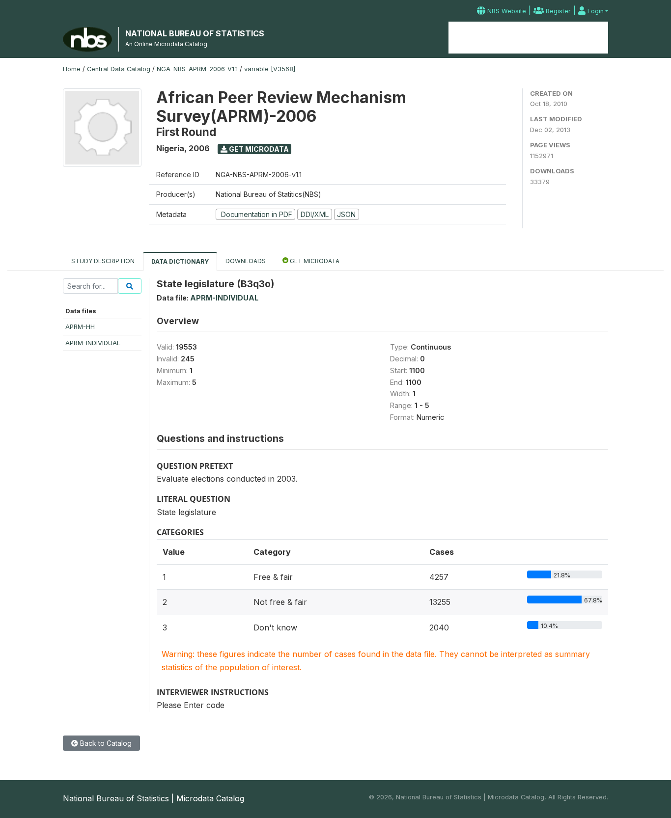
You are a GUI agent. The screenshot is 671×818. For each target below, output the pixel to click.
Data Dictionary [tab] (180, 261)
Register (557, 11)
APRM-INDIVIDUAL (92, 343)
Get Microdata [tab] (313, 261)
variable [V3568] (269, 69)
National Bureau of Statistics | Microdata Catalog (153, 798)
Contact (590, 38)
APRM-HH (80, 326)
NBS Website (505, 11)
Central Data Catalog (118, 69)
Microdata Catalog (528, 38)
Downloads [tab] (245, 261)
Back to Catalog (105, 743)
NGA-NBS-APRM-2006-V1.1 (197, 69)
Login (595, 11)
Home (470, 38)
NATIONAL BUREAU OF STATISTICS (194, 33)
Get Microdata (258, 149)
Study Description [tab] (103, 261)
